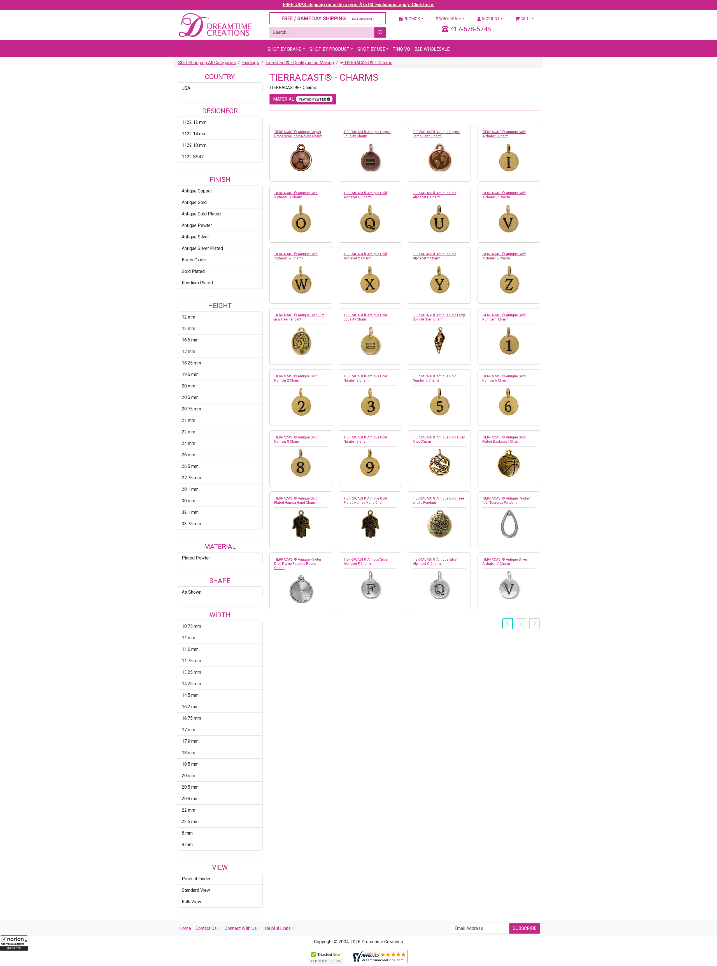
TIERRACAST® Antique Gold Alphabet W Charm (296, 256)
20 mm (188, 386)
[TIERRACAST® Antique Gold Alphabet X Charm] (370, 280)
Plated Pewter (196, 558)
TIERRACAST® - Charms (367, 62)
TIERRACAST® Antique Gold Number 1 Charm (504, 317)
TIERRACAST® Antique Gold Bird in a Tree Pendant (299, 317)
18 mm (188, 752)
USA (186, 88)
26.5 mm (190, 466)
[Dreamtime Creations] (215, 24)
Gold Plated (193, 271)
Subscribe (524, 928)
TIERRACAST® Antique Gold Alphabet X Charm (365, 256)
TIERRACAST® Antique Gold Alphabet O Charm (296, 195)
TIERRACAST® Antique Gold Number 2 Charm (296, 378)
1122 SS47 (193, 156)
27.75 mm (191, 477)
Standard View (196, 890)
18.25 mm (191, 363)
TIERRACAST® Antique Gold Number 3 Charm (365, 378)
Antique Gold (194, 202)
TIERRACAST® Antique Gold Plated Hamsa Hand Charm (296, 500)
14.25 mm (191, 683)
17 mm (188, 351)
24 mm (188, 443)
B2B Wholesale (432, 49)
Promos (411, 19)
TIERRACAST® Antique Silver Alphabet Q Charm (435, 562)
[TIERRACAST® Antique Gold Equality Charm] (370, 341)
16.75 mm (191, 718)
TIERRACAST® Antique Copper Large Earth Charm (436, 134)
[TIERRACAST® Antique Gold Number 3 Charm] (370, 402)
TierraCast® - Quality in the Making (300, 62)
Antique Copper (197, 191)
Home (185, 928)
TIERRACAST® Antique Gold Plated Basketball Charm (504, 439)
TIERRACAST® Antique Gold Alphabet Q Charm (365, 195)
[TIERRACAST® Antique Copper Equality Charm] (370, 157)
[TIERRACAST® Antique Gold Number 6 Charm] (509, 402)
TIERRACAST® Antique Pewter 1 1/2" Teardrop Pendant (507, 500)
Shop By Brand (284, 49)
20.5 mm (190, 397)
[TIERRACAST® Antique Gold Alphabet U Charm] (439, 219)
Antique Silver (195, 237)
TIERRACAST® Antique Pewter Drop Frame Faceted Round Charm (297, 564)
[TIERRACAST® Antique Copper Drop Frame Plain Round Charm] (300, 157)
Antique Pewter (197, 225)
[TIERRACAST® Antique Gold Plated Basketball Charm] (509, 463)
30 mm (188, 500)
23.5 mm (190, 821)
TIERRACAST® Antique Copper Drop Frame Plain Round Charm (298, 134)
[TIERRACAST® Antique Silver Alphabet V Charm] (509, 585)
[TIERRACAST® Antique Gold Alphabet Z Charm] (509, 280)
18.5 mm (190, 764)
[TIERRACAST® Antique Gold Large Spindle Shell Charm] (439, 341)
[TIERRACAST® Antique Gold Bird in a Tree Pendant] (300, 341)
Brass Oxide (194, 260)
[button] (14, 943)
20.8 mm (190, 798)
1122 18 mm (194, 145)
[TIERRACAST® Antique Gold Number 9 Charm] (370, 463)
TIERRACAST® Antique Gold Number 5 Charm (434, 378)
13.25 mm (191, 672)
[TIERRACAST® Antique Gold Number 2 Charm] (300, 402)
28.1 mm (190, 489)
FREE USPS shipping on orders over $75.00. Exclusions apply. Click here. (358, 4)
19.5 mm (190, 374)
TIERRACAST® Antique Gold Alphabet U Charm (434, 195)
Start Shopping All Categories (207, 62)
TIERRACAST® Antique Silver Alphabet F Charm (366, 562)
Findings (250, 62)
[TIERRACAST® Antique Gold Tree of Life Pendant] (439, 524)
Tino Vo (401, 49)
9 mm (187, 844)
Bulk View (191, 901)
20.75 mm (191, 409)
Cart (525, 19)
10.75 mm (191, 626)
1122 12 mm (194, 122)
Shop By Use (371, 49)
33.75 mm (191, 523)
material (300, 99)
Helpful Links (278, 928)
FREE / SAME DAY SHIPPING (327, 18)
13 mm (188, 328)
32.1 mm (190, 512)
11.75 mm (191, 660)
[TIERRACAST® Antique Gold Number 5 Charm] (439, 402)
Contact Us (206, 928)
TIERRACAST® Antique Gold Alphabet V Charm (504, 195)
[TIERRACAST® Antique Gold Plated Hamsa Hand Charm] (300, 524)
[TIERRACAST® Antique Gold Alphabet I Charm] (509, 157)
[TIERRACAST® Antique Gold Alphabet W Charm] (300, 280)
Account (490, 19)
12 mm (188, 317)
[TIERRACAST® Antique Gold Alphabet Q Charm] (370, 219)
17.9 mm (190, 741)
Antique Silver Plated (202, 248)
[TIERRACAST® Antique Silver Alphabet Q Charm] (439, 585)
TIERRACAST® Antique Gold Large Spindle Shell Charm (439, 317)
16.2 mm (190, 706)
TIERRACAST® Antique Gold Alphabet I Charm (504, 134)
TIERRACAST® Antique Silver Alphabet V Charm (504, 562)
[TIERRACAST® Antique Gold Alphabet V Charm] (509, 219)
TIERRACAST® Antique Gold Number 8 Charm (296, 439)
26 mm (188, 455)
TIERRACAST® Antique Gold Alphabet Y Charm (434, 256)
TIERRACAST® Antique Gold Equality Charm (365, 317)
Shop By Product (329, 49)
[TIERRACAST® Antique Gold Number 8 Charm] (300, 463)
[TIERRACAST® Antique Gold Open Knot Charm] (439, 463)
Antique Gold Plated (201, 214)
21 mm (188, 420)
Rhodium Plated (197, 282)
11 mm (188, 637)
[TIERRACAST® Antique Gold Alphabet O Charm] (300, 219)
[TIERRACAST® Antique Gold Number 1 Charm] (509, 341)
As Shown (191, 592)
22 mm (188, 432)
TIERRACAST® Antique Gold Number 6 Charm (504, 378)
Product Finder (196, 878)
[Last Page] (534, 623)
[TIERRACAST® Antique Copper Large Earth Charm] (439, 157)
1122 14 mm (194, 133)
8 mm (187, 833)
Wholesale (450, 19)
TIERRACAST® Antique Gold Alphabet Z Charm (504, 256)
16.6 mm (190, 340)
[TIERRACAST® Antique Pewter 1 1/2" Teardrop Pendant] (509, 524)
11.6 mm (190, 649)
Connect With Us (241, 928)
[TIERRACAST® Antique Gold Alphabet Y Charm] (439, 280)
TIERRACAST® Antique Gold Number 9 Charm (365, 439)
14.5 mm (190, 695)
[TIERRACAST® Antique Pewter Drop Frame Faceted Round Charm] (300, 589)
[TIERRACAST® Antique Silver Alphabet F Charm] (370, 585)
